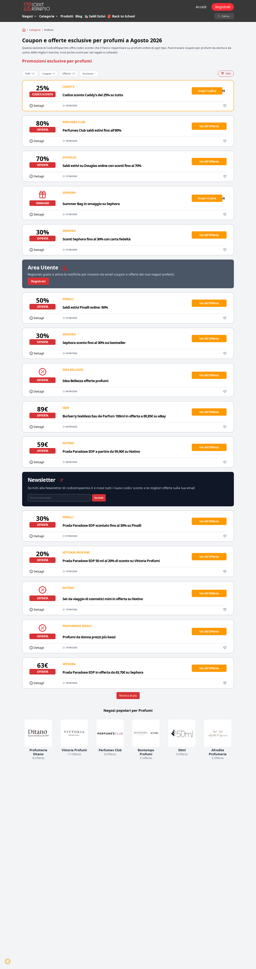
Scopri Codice (207, 91)
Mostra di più (128, 695)
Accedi (201, 7)
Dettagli (39, 106)
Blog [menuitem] (78, 16)
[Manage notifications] (7, 961)
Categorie (46, 16)
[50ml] (182, 733)
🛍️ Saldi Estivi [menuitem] (94, 16)
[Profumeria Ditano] (38, 733)
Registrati (222, 7)
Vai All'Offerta (209, 126)
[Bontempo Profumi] (146, 733)
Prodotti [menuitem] (67, 16)
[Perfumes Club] (110, 733)
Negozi (27, 16)
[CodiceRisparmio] (24, 30)
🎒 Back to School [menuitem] (121, 16)
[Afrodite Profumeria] (218, 733)
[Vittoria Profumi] (74, 733)
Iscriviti (98, 497)
